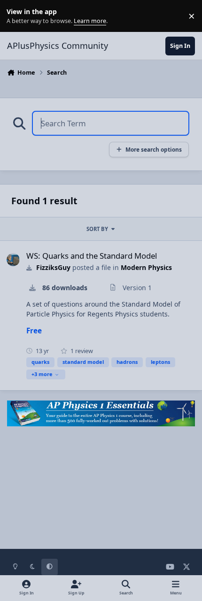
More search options (153, 149)
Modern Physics (146, 267)
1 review (81, 351)
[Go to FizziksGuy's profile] (13, 259)
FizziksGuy (53, 267)
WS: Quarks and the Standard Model (91, 255)
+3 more (42, 374)
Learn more (18, 16)
